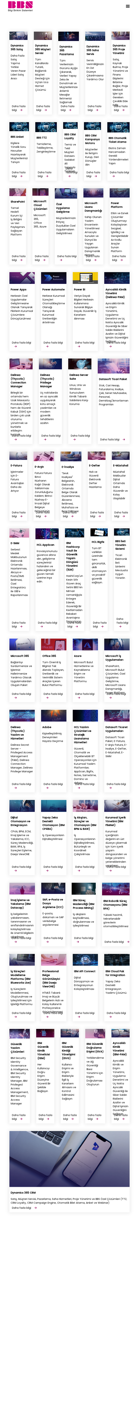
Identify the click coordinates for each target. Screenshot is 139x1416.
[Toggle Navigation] (128, 6)
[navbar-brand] (20, 6)
